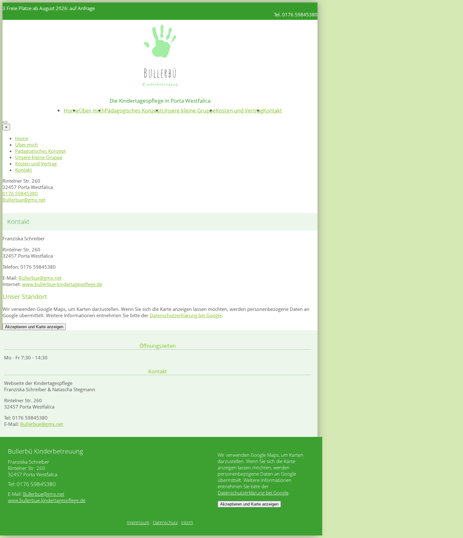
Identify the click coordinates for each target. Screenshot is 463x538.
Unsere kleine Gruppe (189, 110)
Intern (187, 522)
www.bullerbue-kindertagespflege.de (62, 284)
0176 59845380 (20, 193)
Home (71, 110)
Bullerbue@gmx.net (24, 200)
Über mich (92, 110)
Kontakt (272, 110)
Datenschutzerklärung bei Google (186, 315)
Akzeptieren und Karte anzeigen (34, 326)
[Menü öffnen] (5, 122)
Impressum (138, 522)
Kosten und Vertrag (239, 110)
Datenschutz (165, 522)
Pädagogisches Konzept (133, 110)
